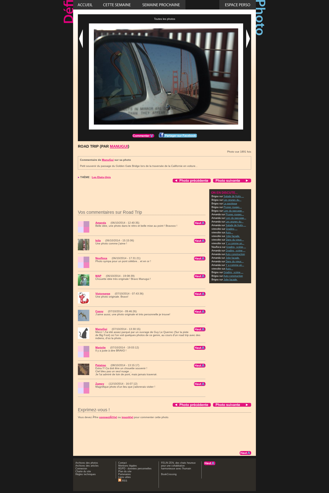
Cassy (99, 311)
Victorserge (102, 293)
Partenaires (124, 474)
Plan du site (124, 471)
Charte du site (83, 471)
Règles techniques (85, 474)
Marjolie (100, 347)
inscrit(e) (127, 417)
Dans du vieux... (235, 239)
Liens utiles (124, 477)
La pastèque (230, 203)
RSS (124, 480)
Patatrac (100, 365)
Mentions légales (127, 465)
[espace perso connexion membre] (237, 5)
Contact (122, 462)
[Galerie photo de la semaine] (117, 5)
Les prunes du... (232, 199)
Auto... (229, 232)
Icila (98, 240)
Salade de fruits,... (234, 196)
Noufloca (101, 258)
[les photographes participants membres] (202, 5)
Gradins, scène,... (236, 247)
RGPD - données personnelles (135, 468)
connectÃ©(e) (108, 417)
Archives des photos (86, 462)
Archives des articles (87, 465)
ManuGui (119, 146)
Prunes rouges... (233, 207)
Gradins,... (231, 228)
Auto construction (235, 254)
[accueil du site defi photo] (85, 5)
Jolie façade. (233, 236)
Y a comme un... (235, 243)
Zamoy (99, 383)
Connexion (81, 468)
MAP (98, 275)
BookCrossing (168, 474)
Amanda (100, 222)
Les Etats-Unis (101, 177)
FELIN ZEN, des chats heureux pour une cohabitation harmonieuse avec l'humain (178, 465)
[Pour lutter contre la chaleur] (161, 5)
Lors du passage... (234, 210)
